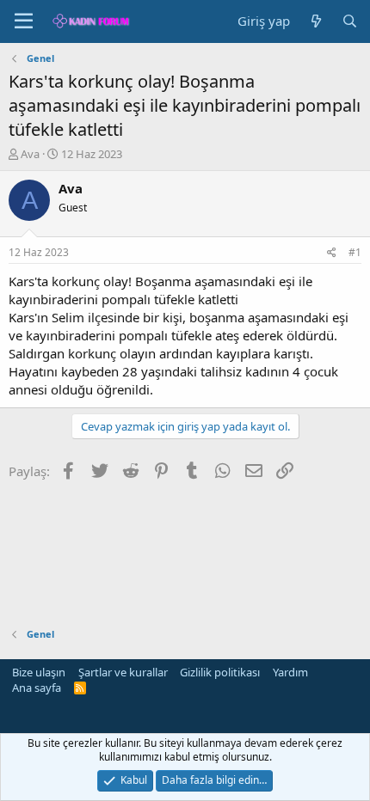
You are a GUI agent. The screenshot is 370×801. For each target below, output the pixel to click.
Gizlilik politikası (220, 672)
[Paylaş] (331, 253)
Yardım (290, 672)
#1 (354, 252)
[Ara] (350, 21)
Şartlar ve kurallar (123, 672)
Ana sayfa (36, 687)
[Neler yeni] (315, 21)
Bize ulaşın (38, 672)
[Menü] (23, 21)
